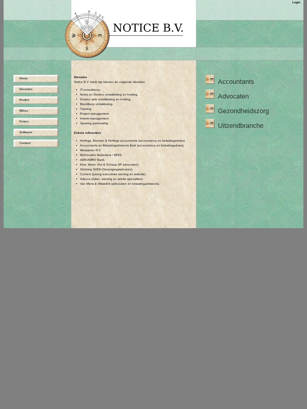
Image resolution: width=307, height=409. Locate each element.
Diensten (25, 89)
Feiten (23, 121)
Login (296, 2)
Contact (25, 143)
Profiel (24, 100)
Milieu (23, 110)
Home (23, 78)
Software (25, 132)
